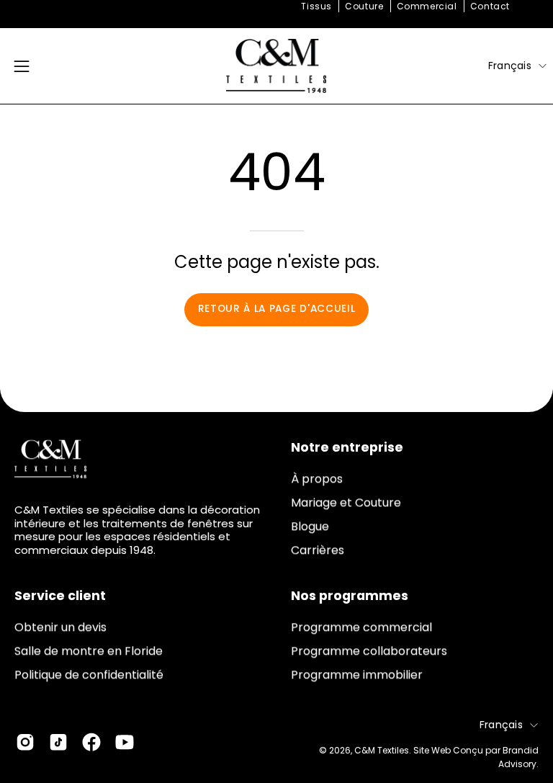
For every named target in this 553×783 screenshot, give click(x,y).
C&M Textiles (381, 750)
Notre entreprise (347, 447)
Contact (490, 6)
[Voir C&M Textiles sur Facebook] (91, 742)
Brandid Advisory (518, 757)
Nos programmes (349, 596)
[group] (276, 6)
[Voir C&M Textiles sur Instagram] (25, 742)
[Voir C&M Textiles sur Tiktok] (58, 742)
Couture (364, 6)
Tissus (316, 6)
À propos (317, 478)
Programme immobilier (357, 674)
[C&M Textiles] (276, 66)
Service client (60, 596)
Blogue (310, 526)
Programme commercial (361, 627)
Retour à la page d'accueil (277, 309)
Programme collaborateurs (369, 651)
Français (509, 65)
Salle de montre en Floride (88, 651)
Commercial (427, 6)
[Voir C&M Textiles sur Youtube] (124, 742)
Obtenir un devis (60, 627)
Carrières (317, 550)
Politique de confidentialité (88, 674)
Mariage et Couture (346, 502)
